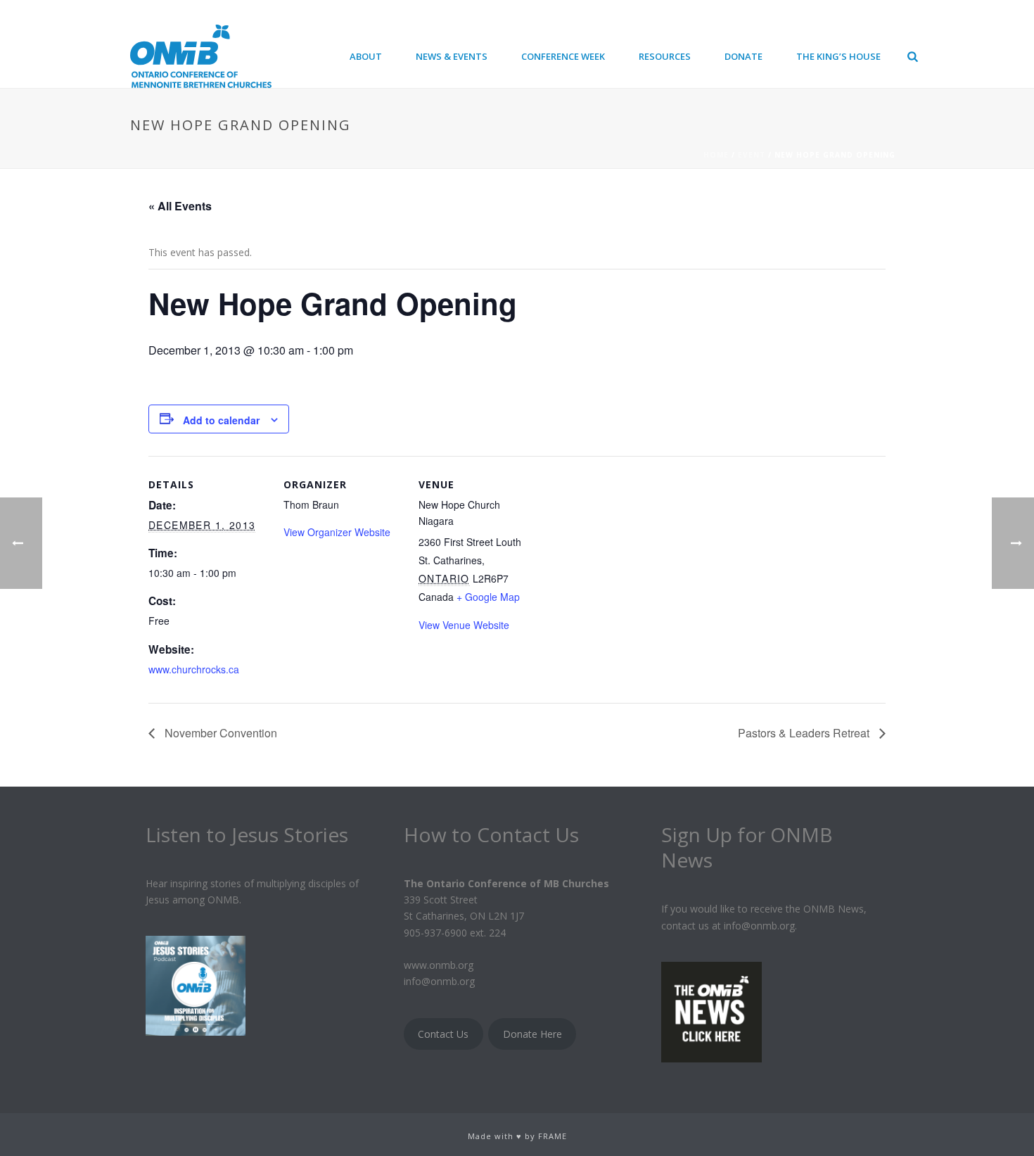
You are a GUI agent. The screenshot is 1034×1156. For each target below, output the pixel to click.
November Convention (219, 733)
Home (716, 155)
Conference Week (563, 56)
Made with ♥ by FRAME (517, 1136)
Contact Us (443, 1034)
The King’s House (838, 56)
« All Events (180, 206)
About (366, 56)
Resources (665, 56)
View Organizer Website (336, 532)
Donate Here (532, 1034)
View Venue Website (464, 625)
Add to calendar (221, 420)
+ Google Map (488, 597)
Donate (743, 56)
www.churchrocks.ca (193, 669)
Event (751, 155)
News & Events (451, 56)
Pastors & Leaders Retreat (805, 733)
